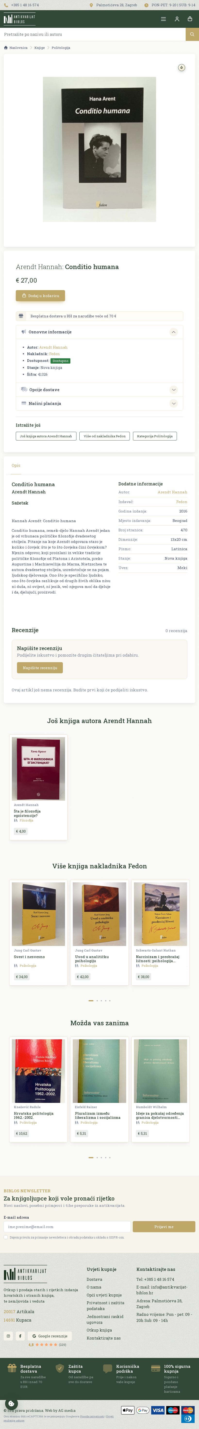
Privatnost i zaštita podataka (105, 1305)
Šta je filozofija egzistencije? (27, 813)
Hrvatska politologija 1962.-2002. (34, 1115)
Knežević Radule (27, 1107)
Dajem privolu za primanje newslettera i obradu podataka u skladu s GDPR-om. (67, 1237)
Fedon (54, 354)
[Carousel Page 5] (109, 1000)
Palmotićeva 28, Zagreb (116, 5)
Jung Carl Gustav (27, 950)
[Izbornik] (164, 19)
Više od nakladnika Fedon (105, 436)
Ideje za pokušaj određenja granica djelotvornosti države (160, 1117)
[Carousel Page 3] (101, 1000)
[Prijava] (177, 19)
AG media (66, 1410)
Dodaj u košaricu (43, 295)
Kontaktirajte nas (104, 1338)
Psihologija (28, 965)
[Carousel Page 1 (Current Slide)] (91, 1000)
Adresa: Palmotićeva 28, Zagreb (159, 1303)
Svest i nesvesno (29, 956)
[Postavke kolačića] (11, 1403)
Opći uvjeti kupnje (104, 1294)
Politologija (61, 47)
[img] (181, 67)
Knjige (39, 47)
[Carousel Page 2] (97, 1000)
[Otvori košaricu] (190, 19)
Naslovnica (18, 47)
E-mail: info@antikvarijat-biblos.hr (162, 1289)
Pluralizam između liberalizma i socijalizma (98, 1115)
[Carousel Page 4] (105, 1000)
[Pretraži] (192, 34)
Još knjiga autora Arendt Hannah (46, 436)
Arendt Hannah (53, 347)
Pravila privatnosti (92, 1416)
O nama (94, 1287)
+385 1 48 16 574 (24, 5)
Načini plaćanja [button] (45, 403)
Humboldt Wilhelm (151, 1107)
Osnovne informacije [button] (50, 331)
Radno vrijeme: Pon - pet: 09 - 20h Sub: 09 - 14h (164, 1317)
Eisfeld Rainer (86, 1107)
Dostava (94, 1279)
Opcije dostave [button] (44, 389)
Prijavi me (164, 1226)
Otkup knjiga (99, 1330)
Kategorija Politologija (155, 436)
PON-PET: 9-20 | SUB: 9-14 (173, 5)
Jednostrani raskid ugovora (105, 1319)
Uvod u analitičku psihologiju (92, 958)
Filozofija (26, 820)
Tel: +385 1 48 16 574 (155, 1279)
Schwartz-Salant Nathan (156, 950)
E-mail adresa (16, 1217)
